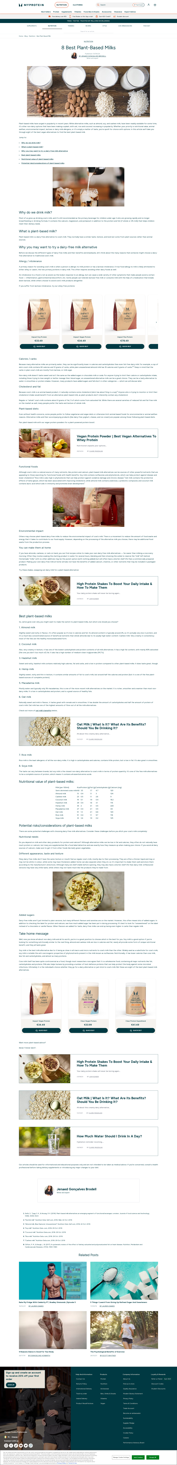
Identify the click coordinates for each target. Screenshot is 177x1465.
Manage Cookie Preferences (16, 1432)
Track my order (81, 1393)
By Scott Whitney (108, 1355)
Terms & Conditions (130, 1403)
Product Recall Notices (84, 1403)
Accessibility (127, 1428)
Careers (126, 1438)
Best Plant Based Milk (44, 36)
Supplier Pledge (128, 1423)
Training (71, 26)
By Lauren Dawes (36, 1306)
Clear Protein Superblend (136, 1021)
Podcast (147, 26)
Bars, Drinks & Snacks (108, 1393)
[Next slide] (156, 322)
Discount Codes (157, 1384)
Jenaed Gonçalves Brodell (76, 1189)
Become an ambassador (132, 1413)
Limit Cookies (138, 1457)
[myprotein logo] (31, 5)
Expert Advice (130, 12)
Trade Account (128, 1408)
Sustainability (128, 1418)
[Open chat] (31, 1446)
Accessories (107, 12)
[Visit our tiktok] (16, 1446)
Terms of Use (72, 1463)
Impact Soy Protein (39, 337)
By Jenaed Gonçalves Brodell (92, 56)
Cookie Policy (128, 1433)
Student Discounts (158, 1389)
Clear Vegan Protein (88, 1021)
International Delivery (84, 1389)
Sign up (11, 1385)
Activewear (104, 1389)
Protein (56, 12)
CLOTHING (78, 5)
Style (105, 26)
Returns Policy (81, 1384)
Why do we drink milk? (31, 143)
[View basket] (155, 5)
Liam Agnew (94, 599)
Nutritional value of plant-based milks (37, 159)
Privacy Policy (128, 1398)
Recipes (88, 26)
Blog (26, 36)
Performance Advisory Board (133, 1443)
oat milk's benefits (43, 711)
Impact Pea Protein (125, 337)
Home (21, 36)
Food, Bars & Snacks (91, 12)
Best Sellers (46, 12)
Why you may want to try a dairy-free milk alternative (44, 151)
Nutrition (52, 26)
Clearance (118, 12)
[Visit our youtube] (21, 1446)
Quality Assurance (130, 1389)
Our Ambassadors (125, 26)
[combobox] (120, 4)
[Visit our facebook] (11, 1446)
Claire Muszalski (96, 451)
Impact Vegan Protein (82, 337)
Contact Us (80, 1379)
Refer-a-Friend (161, 1379)
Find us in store (128, 1384)
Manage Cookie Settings (121, 1457)
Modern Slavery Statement (133, 1393)
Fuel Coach (139, 5)
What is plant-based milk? (32, 147)
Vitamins (77, 12)
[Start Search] (98, 4)
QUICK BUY (40, 346)
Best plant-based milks (31, 155)
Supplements (67, 12)
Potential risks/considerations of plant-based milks (42, 163)
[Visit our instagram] (6, 1446)
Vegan (102, 1403)
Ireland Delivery (81, 1398)
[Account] (149, 4)
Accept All (152, 1457)
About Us (126, 1379)
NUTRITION (62, 5)
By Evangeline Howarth (39, 1355)
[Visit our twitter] (26, 1446)
